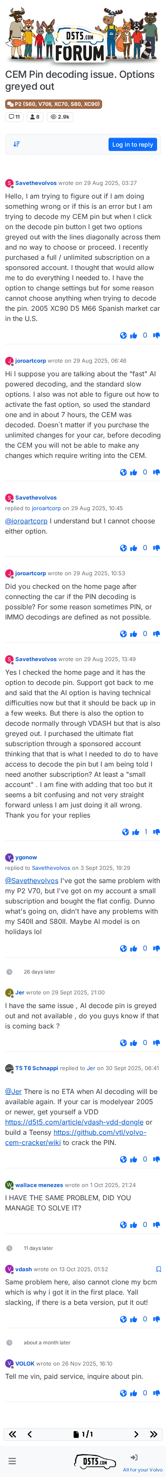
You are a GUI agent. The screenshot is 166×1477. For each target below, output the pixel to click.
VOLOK (24, 1363)
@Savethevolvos (31, 880)
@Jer (13, 1091)
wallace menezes (39, 1185)
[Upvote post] (133, 335)
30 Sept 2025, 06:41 (132, 1068)
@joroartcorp (26, 521)
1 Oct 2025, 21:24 (113, 1185)
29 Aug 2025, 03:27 (110, 182)
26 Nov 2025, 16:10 (87, 1363)
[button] (12, 1461)
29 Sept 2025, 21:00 (78, 992)
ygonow (26, 857)
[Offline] (9, 1068)
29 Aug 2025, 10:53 (99, 573)
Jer (19, 992)
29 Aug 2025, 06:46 (99, 360)
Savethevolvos (36, 182)
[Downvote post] (156, 335)
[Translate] (123, 335)
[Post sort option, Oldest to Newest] (16, 144)
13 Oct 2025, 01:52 (83, 1269)
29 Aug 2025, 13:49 (110, 659)
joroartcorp (30, 360)
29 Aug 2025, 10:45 (97, 508)
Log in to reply (132, 144)
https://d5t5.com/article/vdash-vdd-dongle (74, 1122)
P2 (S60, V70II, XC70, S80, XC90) (57, 104)
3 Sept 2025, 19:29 (105, 867)
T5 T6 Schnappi (36, 1068)
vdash (23, 1269)
